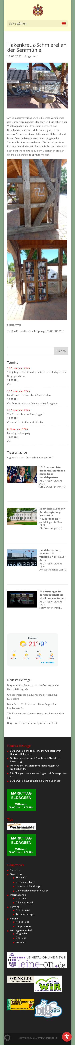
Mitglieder (21, 933)
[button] (7, 1038)
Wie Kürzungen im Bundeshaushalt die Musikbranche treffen (52, 595)
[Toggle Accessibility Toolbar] (67, 1037)
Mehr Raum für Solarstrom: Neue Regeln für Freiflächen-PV (34, 767)
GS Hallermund (24, 902)
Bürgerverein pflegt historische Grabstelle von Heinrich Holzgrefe (35, 752)
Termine (14, 906)
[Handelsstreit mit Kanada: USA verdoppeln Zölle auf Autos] (22, 557)
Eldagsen (21, 877)
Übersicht (21, 898)
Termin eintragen (25, 914)
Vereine (14, 918)
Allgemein (31, 56)
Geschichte (16, 874)
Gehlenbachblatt (25, 882)
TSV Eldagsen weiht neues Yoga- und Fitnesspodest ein (38, 775)
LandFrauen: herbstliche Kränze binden (29, 395)
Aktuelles (15, 870)
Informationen (18, 894)
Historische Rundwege (28, 886)
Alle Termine (23, 910)
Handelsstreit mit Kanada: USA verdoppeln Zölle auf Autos (51, 555)
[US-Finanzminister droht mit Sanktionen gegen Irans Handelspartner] (22, 474)
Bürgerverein (23, 926)
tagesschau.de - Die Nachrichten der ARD (30, 457)
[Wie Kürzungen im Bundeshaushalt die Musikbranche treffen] (22, 599)
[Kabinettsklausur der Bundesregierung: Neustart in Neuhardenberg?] (22, 516)
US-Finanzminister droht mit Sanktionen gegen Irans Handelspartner (52, 472)
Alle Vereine (22, 921)
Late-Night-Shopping (18, 433)
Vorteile (20, 942)
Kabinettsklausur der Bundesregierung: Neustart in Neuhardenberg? (52, 513)
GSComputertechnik (45, 1037)
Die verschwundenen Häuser (32, 890)
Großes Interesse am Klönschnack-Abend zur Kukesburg (35, 759)
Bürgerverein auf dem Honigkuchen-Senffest (32, 723)
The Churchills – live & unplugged (25, 414)
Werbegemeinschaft (21, 930)
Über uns (21, 938)
